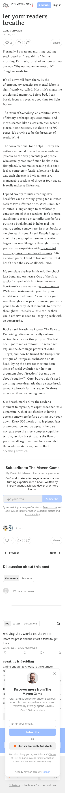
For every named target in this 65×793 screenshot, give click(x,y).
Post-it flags (47, 233)
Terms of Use (50, 507)
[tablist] (18, 578)
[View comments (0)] (19, 42)
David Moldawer (12, 31)
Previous (14, 553)
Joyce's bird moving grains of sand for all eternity (29, 251)
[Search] (58, 623)
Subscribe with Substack (35, 746)
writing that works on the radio (27, 634)
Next (53, 553)
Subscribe (44, 5)
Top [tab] (7, 623)
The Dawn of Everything (18, 113)
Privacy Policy (44, 761)
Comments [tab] (11, 578)
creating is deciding (18, 661)
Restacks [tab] (26, 578)
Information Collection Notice (39, 510)
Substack (14, 785)
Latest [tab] (16, 623)
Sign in (57, 5)
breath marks (50, 286)
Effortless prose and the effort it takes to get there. (30, 641)
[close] (54, 673)
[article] (32, 643)
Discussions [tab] (30, 623)
